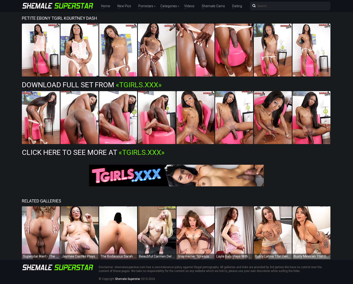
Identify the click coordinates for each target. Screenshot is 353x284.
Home (105, 6)
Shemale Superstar (127, 279)
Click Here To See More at (93, 152)
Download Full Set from (92, 85)
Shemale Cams (213, 6)
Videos (189, 6)
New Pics (124, 6)
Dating (237, 6)
